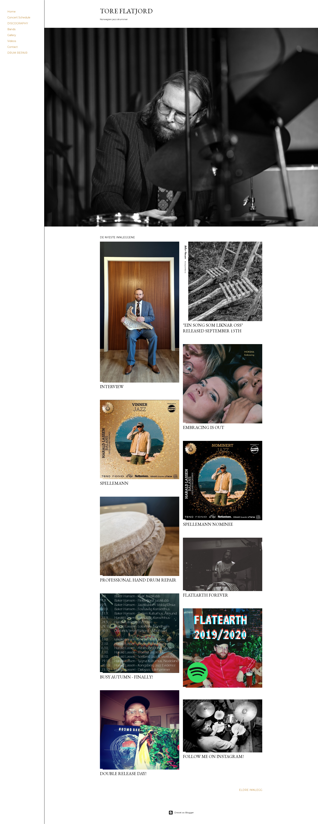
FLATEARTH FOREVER (205, 595)
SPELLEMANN (114, 483)
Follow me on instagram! (213, 756)
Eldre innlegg (250, 790)
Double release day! (123, 773)
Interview (111, 386)
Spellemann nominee (208, 524)
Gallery (11, 35)
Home (11, 11)
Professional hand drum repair (138, 580)
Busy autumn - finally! (126, 677)
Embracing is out (203, 427)
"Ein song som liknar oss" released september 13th (213, 328)
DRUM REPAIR (17, 52)
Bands (11, 29)
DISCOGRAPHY (17, 23)
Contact (12, 47)
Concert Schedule (18, 17)
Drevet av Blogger (184, 812)
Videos (11, 41)
